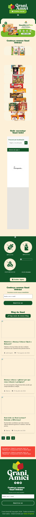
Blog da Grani (18, 312)
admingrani (9, 353)
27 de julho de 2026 (19, 391)
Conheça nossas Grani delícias (18, 41)
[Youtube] (21, 483)
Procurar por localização (16, 139)
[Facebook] (15, 483)
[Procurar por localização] (26, 142)
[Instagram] (18, 483)
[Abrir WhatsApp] (31, 512)
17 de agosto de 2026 (23, 353)
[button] (18, 14)
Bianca (8, 391)
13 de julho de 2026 (19, 430)
